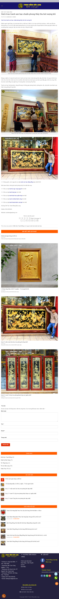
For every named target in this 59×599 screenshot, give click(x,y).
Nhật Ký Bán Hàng (5, 460)
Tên (2, 424)
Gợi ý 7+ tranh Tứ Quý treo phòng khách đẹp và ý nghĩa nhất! (20, 493)
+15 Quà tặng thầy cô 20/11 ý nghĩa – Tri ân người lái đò (19, 483)
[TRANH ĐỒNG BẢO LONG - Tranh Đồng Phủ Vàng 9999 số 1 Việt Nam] (29, 6)
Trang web (4, 437)
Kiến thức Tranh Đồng (6, 12)
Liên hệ (22, 564)
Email (3, 430)
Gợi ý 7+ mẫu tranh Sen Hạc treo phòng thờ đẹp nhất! (18, 488)
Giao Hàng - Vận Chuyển (27, 562)
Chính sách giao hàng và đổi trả (13, 478)
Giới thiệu (23, 566)
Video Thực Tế (4, 468)
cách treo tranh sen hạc (36, 226)
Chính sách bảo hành (26, 561)
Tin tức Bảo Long (5, 465)
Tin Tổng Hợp (4, 463)
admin (14, 16)
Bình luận (3, 411)
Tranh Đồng (31, 597)
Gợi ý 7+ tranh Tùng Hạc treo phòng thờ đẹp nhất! (17, 498)
